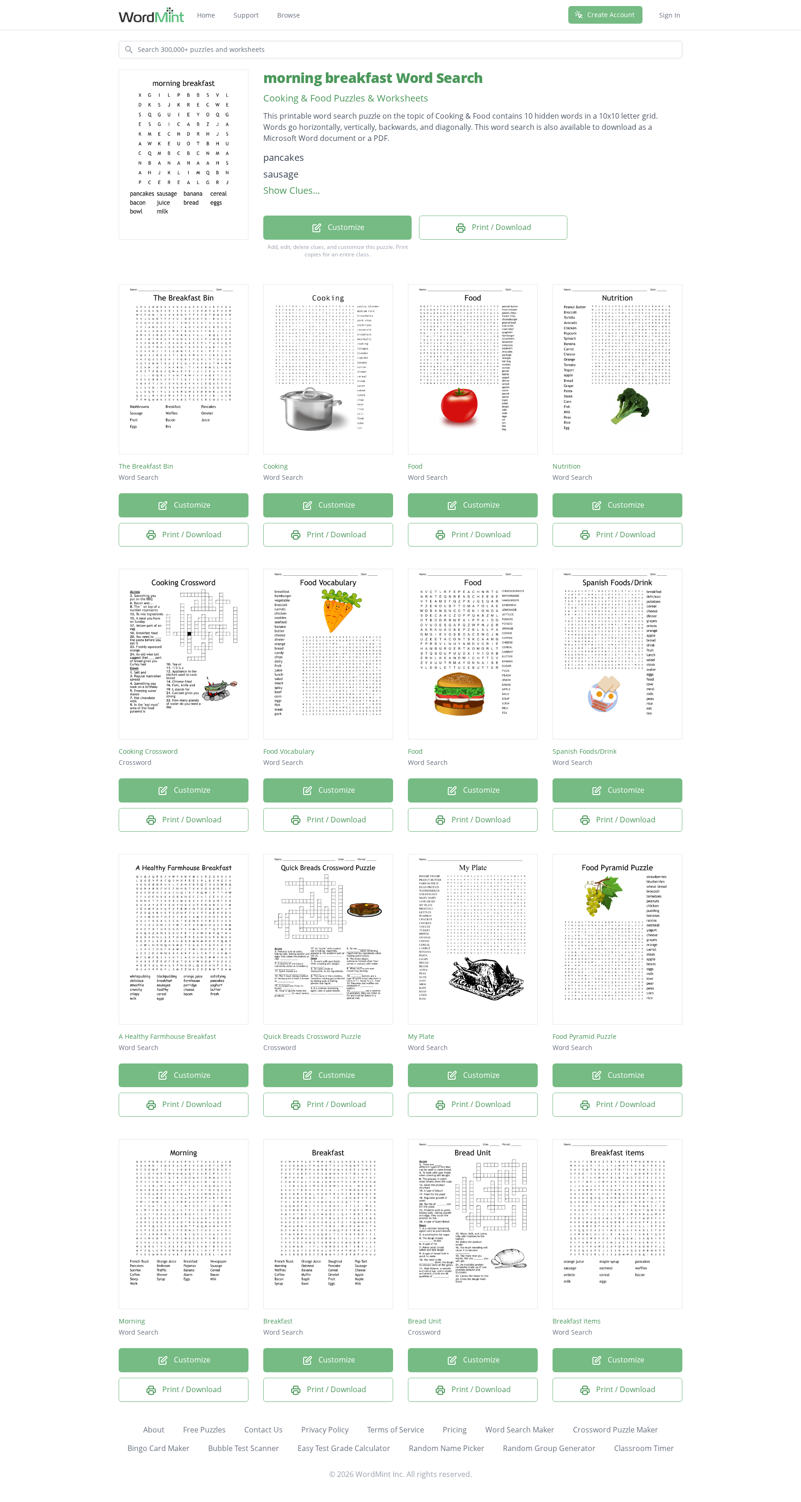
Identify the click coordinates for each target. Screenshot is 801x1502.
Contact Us (263, 1430)
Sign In (669, 15)
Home (206, 15)
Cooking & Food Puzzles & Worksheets (345, 98)
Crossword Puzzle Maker (615, 1430)
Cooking (275, 466)
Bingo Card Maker (158, 1448)
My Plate (421, 1036)
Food (415, 466)
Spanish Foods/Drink (585, 751)
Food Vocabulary (288, 751)
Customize (345, 227)
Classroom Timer (644, 1448)
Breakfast (277, 1321)
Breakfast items (577, 1321)
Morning (132, 1321)
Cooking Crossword (148, 751)
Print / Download (500, 227)
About (154, 1430)
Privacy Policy (325, 1430)
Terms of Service (395, 1430)
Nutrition (567, 466)
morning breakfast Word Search (373, 77)
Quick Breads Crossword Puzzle (312, 1036)
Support (246, 15)
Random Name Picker (446, 1448)
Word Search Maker (519, 1430)
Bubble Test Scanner (243, 1448)
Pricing (455, 1430)
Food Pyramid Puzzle (585, 1036)
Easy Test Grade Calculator (344, 1448)
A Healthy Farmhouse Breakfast (167, 1036)
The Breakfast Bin (146, 466)
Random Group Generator (549, 1448)
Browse (288, 15)
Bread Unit (424, 1321)
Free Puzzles (204, 1430)
